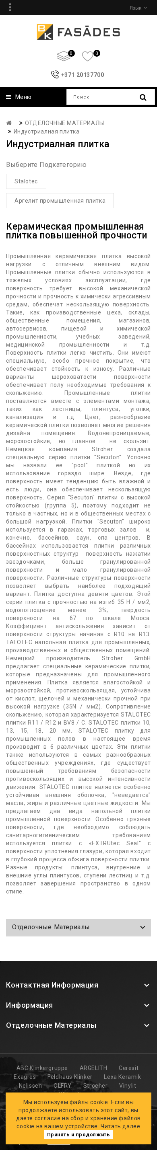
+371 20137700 (82, 75)
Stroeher (95, 1085)
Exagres (25, 1077)
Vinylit (127, 1085)
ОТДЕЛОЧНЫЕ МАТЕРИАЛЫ (64, 123)
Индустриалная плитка (47, 131)
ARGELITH (93, 1068)
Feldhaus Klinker (70, 1077)
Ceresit (128, 1068)
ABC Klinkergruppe (42, 1068)
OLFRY (63, 1085)
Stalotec (26, 181)
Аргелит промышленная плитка (59, 200)
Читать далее (120, 1126)
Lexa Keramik (122, 1077)
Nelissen (30, 1085)
